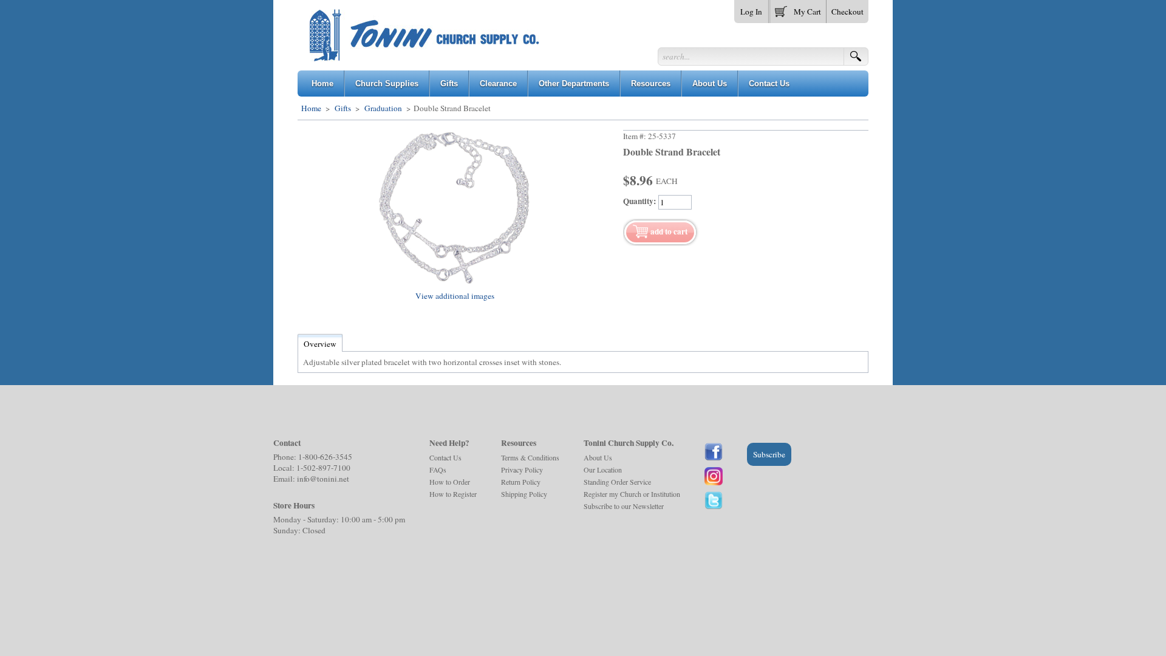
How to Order (449, 482)
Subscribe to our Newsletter (624, 506)
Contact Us (445, 457)
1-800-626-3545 (325, 456)
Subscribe (769, 454)
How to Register (453, 494)
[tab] (320, 343)
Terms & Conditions (530, 457)
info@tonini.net (323, 478)
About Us (598, 457)
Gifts (343, 108)
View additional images (454, 295)
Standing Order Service (617, 482)
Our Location (603, 469)
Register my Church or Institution (632, 494)
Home (311, 108)
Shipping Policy (524, 494)
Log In (751, 11)
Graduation (383, 108)
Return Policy (520, 482)
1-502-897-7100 (323, 467)
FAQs (437, 469)
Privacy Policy (522, 469)
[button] (797, 9)
